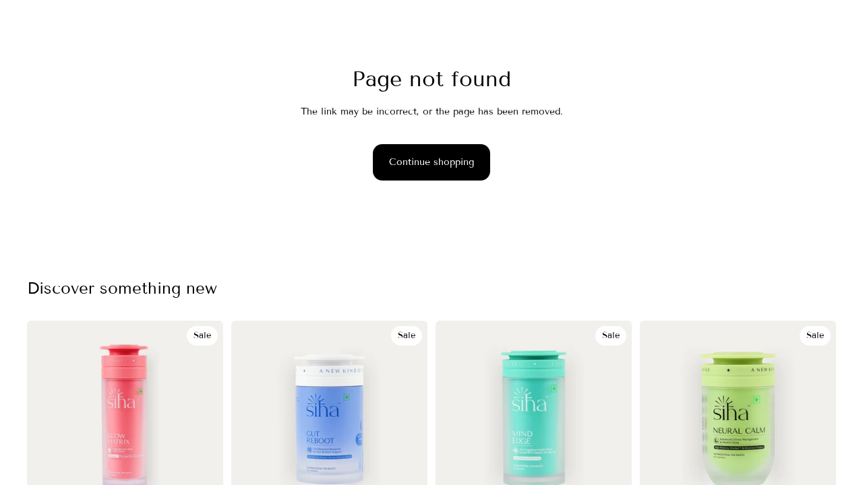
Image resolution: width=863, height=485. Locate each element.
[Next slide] (203, 418)
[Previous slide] (47, 418)
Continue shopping (431, 162)
